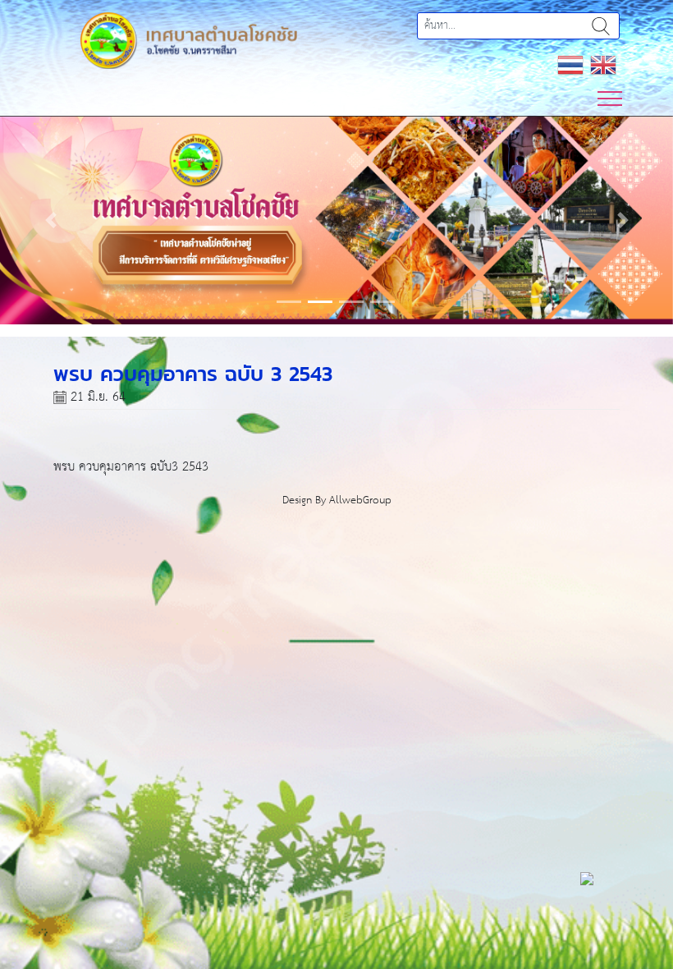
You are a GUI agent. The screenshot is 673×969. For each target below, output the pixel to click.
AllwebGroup (360, 500)
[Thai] (570, 64)
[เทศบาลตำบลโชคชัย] (188, 40)
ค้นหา (601, 26)
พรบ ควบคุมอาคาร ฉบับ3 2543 (130, 467)
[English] (603, 64)
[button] (50, 220)
